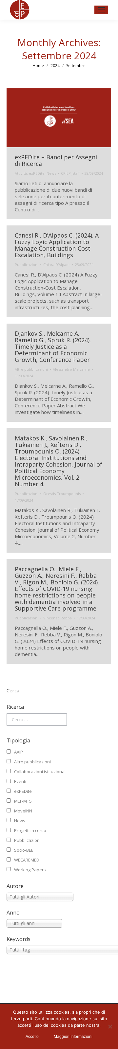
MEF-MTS (23, 801)
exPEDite (37, 173)
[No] (110, 1026)
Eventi (20, 781)
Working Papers (30, 870)
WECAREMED (26, 860)
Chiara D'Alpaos (56, 264)
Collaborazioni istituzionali (40, 771)
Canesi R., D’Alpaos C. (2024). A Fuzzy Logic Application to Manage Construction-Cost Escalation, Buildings (57, 245)
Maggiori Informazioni (73, 1036)
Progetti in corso (30, 830)
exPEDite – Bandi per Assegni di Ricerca (56, 160)
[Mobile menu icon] (101, 10)
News (51, 173)
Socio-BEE (23, 850)
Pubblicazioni (26, 264)
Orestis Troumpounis (62, 493)
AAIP (18, 752)
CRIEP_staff (70, 173)
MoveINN (23, 811)
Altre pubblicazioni (31, 369)
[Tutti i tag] (59, 950)
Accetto (32, 1036)
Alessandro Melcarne (71, 369)
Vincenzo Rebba (57, 617)
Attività (21, 173)
